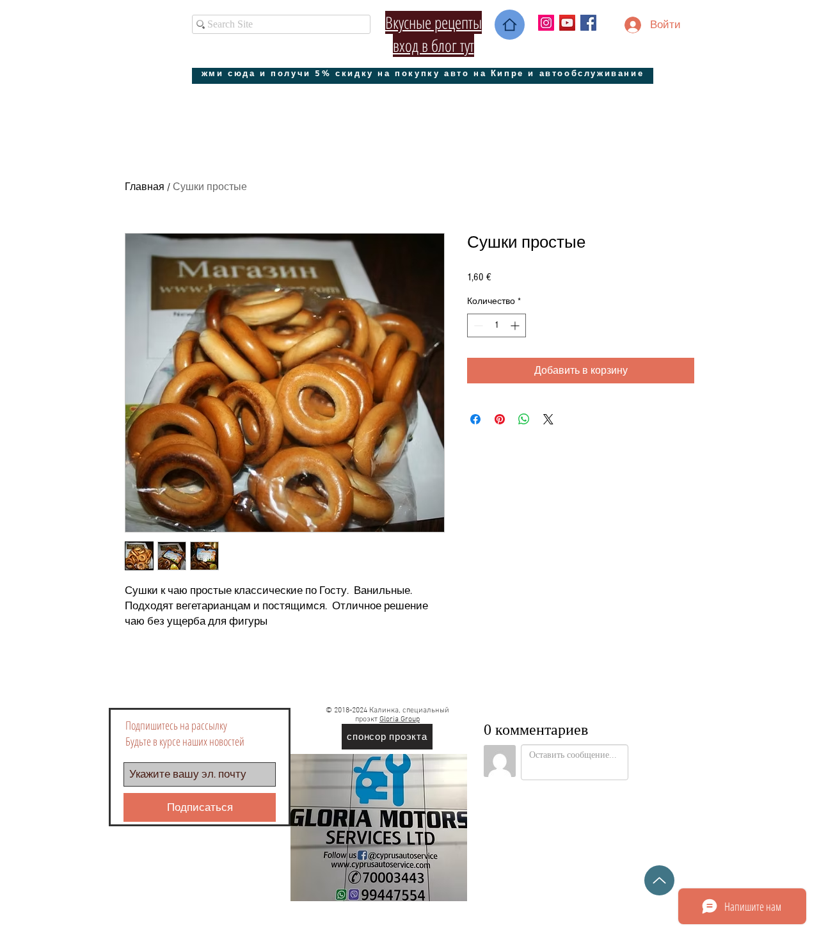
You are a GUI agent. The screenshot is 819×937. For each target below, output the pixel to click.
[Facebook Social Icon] (588, 23)
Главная (144, 187)
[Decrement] (477, 325)
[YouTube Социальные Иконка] (567, 23)
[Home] (510, 25)
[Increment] (516, 325)
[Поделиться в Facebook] (475, 419)
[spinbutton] (496, 325)
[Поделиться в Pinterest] (499, 419)
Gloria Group (399, 719)
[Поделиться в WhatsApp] (524, 419)
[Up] (659, 880)
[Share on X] (548, 419)
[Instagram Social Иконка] (546, 23)
